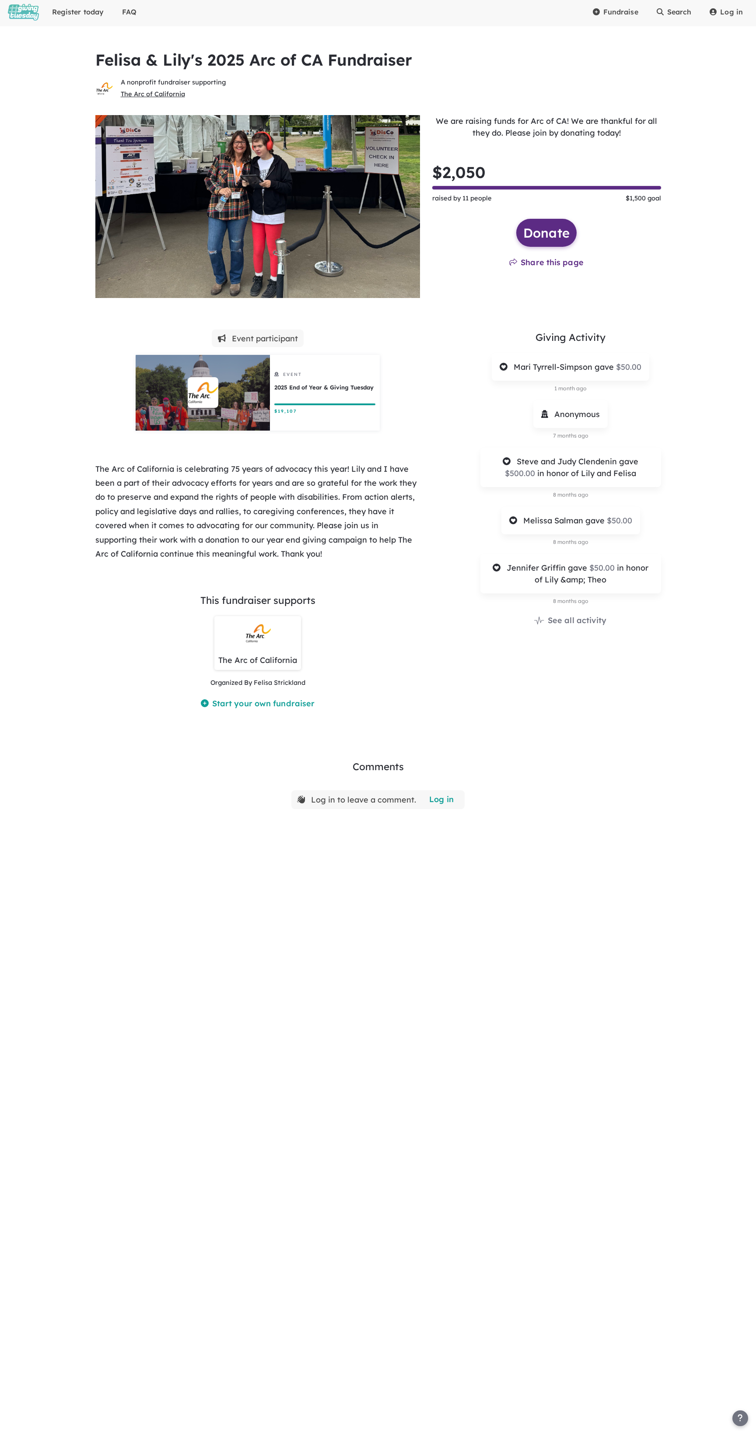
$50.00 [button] (628, 367)
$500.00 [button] (521, 473)
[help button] (740, 1418)
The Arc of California (153, 94)
